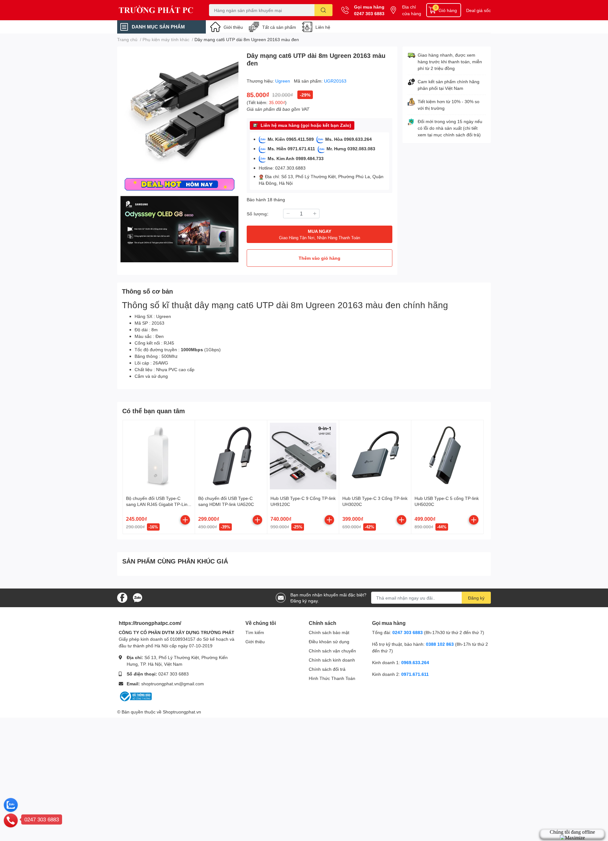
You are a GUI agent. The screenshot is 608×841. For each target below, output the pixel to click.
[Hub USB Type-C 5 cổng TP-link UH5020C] (447, 456)
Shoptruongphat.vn (182, 711)
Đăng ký (476, 598)
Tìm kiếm (254, 632)
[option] (179, 111)
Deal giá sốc (478, 10)
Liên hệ (322, 27)
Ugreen (283, 81)
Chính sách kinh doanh (332, 660)
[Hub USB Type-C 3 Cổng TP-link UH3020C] (375, 456)
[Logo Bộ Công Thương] (135, 695)
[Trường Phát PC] (156, 10)
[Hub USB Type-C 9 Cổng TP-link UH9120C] (303, 456)
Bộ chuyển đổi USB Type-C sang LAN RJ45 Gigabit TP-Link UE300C (158, 504)
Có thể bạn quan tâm (153, 410)
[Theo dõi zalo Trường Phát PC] (137, 597)
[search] (323, 10)
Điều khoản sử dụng (329, 641)
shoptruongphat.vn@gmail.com (172, 683)
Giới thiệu (233, 27)
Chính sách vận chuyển (332, 650)
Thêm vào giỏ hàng (319, 258)
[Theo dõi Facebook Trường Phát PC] (122, 597)
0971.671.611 (415, 674)
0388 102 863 (440, 644)
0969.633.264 (415, 662)
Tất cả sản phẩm (279, 27)
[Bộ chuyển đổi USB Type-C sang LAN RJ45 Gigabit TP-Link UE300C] (158, 456)
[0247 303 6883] (11, 820)
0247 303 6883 (369, 13)
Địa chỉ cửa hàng (411, 10)
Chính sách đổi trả (327, 669)
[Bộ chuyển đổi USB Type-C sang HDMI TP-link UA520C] (231, 456)
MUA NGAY (319, 234)
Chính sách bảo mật (329, 632)
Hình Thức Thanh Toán (332, 678)
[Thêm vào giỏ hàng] (185, 520)
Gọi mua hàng (369, 6)
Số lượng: (258, 213)
